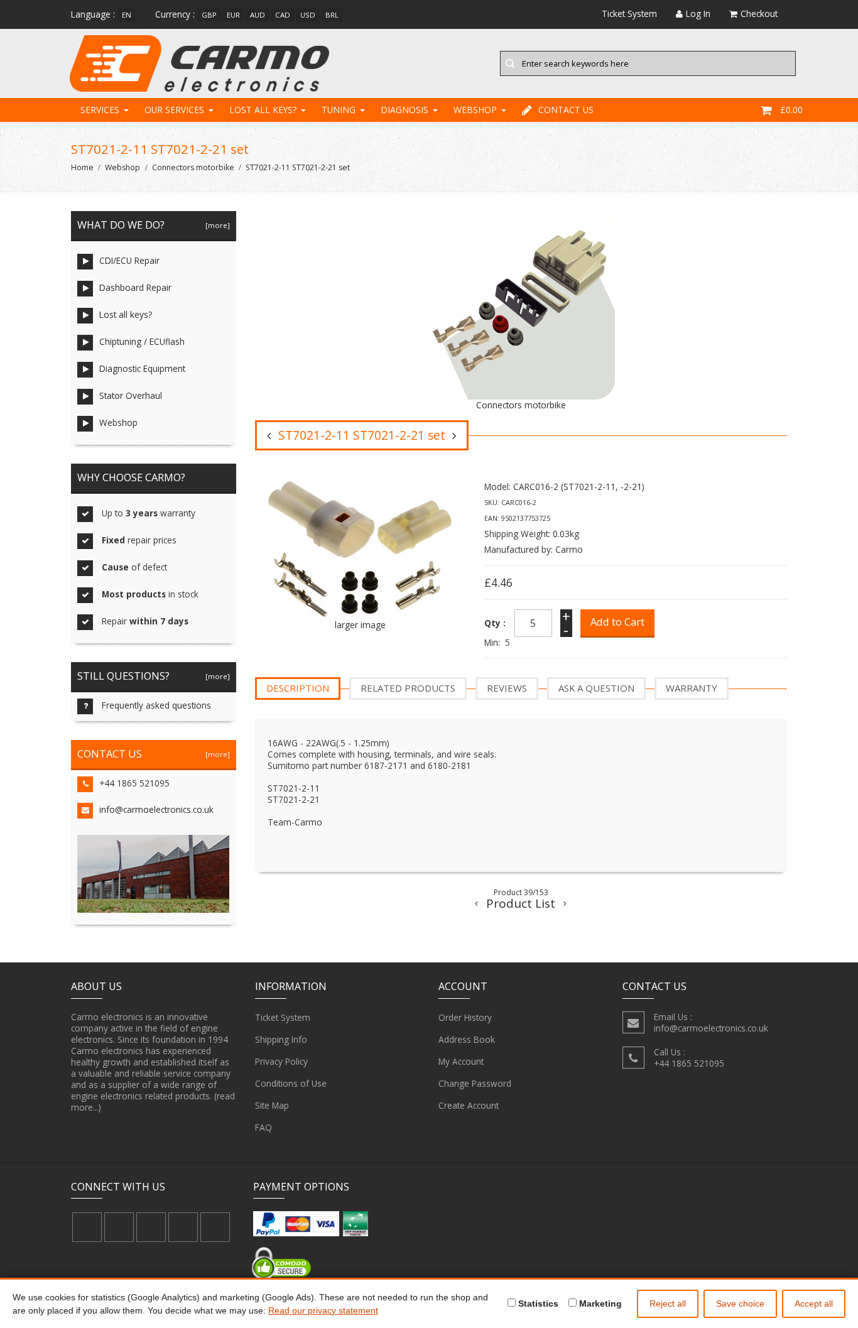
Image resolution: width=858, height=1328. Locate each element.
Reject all (667, 1303)
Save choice (740, 1303)
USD (307, 14)
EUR (233, 14)
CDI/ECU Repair (129, 260)
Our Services (174, 110)
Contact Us (566, 110)
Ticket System (282, 1017)
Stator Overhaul (130, 395)
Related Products (408, 688)
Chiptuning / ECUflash (142, 341)
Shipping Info (281, 1039)
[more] (216, 225)
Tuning (339, 110)
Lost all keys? (262, 110)
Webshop (475, 110)
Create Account (468, 1105)
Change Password (474, 1083)
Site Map (272, 1105)
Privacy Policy (281, 1061)
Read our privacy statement (323, 1310)
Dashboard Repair (135, 287)
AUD (257, 14)
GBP (209, 14)
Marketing (599, 1303)
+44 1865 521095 (134, 783)
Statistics (537, 1303)
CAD (282, 14)
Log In (698, 13)
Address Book (466, 1039)
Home (82, 167)
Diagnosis (404, 110)
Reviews (507, 688)
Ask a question (596, 688)
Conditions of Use (291, 1083)
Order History (465, 1017)
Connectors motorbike (193, 167)
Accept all (814, 1303)
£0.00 (791, 110)
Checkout (759, 13)
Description (297, 688)
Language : (93, 14)
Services (99, 110)
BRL (332, 14)
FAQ (263, 1127)
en (126, 14)
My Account (461, 1061)
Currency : (175, 14)
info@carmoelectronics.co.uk (156, 809)
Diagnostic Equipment (142, 368)
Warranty (691, 688)
